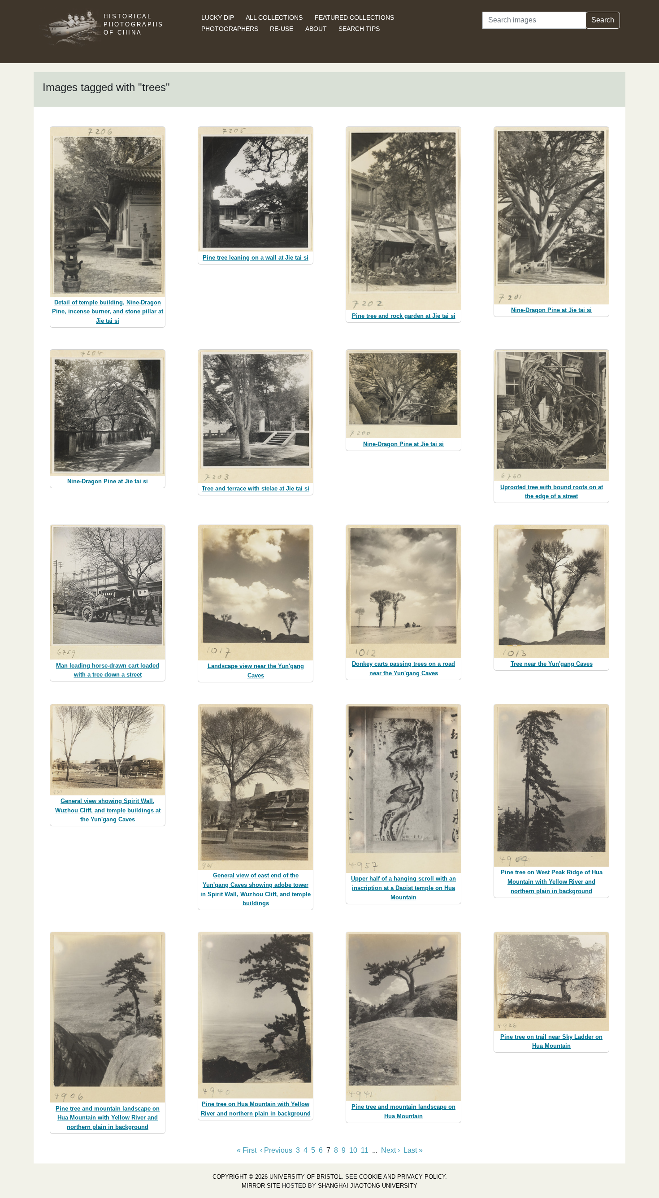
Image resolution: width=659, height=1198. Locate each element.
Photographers (229, 28)
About (316, 28)
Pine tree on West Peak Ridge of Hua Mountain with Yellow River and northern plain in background (552, 881)
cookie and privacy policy (402, 1176)
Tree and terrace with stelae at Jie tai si (255, 488)
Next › (390, 1150)
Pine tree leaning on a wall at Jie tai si (255, 257)
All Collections (274, 17)
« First (246, 1150)
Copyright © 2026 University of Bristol (277, 1176)
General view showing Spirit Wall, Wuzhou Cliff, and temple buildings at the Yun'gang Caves (107, 810)
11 (365, 1150)
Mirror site (261, 1185)
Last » (413, 1150)
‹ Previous (276, 1150)
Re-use (281, 28)
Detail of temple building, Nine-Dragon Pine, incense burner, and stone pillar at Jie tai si (107, 312)
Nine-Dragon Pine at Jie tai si (551, 310)
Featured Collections (354, 17)
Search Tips (359, 28)
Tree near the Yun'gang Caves (552, 663)
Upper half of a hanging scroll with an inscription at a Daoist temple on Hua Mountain (403, 888)
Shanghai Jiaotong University (367, 1185)
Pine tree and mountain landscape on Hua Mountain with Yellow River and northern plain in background (108, 1118)
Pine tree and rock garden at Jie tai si (403, 316)
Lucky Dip (217, 17)
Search (602, 20)
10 (353, 1150)
